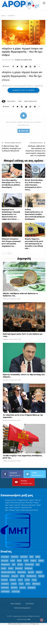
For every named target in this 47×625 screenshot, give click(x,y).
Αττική (12, 560)
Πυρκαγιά (4, 580)
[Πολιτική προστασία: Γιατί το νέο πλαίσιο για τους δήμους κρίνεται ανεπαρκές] (24, 317)
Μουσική (31, 572)
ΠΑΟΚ (22, 576)
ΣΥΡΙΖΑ (27, 580)
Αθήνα (38, 557)
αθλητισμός (36, 584)
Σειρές (34, 580)
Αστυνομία (4, 560)
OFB (28, 619)
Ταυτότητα (30, 604)
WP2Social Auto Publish (15, 624)
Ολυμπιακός (5, 576)
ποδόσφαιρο (5, 591)
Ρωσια (20, 580)
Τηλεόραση (4, 584)
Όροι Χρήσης (16, 604)
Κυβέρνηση (28, 568)
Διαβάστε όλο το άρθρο (23, 90)
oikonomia (24, 557)
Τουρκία (13, 584)
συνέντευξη (15, 591)
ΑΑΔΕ (31, 557)
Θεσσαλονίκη (29, 564)
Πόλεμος (13, 580)
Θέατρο (20, 564)
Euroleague (5, 557)
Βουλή (19, 560)
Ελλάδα (41, 560)
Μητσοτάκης (21, 572)
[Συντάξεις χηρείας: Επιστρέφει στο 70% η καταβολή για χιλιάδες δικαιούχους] (12, 171)
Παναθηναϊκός (31, 576)
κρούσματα (31, 587)
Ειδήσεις (33, 560)
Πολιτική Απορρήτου (22, 608)
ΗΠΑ (13, 564)
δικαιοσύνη (4, 587)
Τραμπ (21, 584)
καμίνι (19, 101)
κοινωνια (22, 587)
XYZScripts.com (34, 624)
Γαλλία (26, 560)
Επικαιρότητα (5, 564)
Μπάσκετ (39, 572)
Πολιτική (41, 576)
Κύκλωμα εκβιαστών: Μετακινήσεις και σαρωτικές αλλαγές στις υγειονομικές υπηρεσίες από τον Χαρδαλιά (35, 151)
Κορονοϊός (19, 568)
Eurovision (14, 557)
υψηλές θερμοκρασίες (30, 101)
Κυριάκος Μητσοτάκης (8, 572)
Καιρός (11, 568)
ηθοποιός (14, 587)
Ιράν (37, 564)
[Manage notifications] (41, 620)
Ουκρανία (15, 576)
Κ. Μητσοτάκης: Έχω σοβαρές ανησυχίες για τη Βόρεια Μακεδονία (11, 148)
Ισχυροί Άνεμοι (11, 101)
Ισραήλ (3, 568)
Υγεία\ (28, 584)
